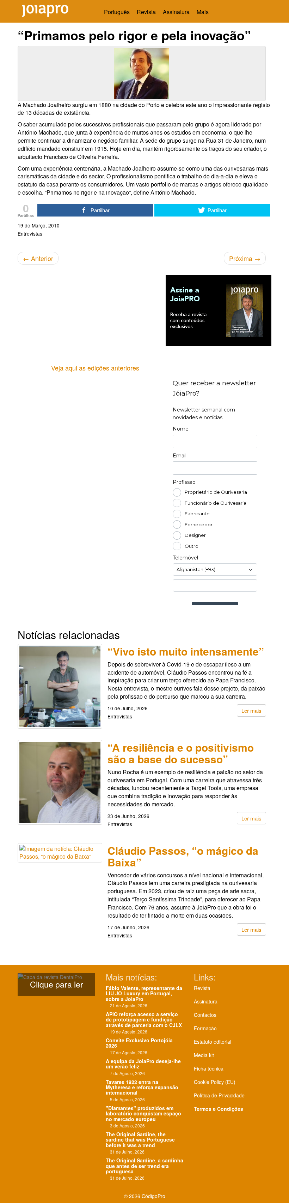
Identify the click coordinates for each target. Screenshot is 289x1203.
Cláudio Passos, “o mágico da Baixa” (182, 856)
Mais (203, 12)
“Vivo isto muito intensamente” (185, 651)
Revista (146, 12)
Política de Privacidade (219, 1095)
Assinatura (176, 12)
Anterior (38, 258)
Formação (205, 1028)
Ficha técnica (208, 1068)
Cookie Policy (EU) (214, 1081)
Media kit (204, 1055)
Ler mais (251, 710)
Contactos (205, 1014)
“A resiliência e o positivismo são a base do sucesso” (180, 753)
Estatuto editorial (212, 1041)
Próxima (244, 258)
